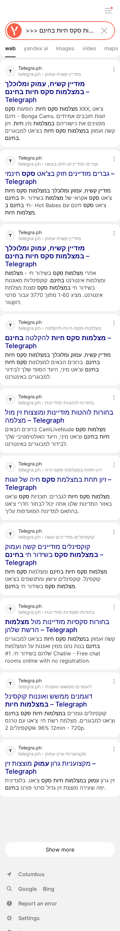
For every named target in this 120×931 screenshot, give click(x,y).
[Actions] (114, 69)
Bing (48, 888)
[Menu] (108, 10)
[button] (32, 903)
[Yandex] (14, 30)
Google (27, 888)
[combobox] (59, 30)
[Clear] (104, 30)
